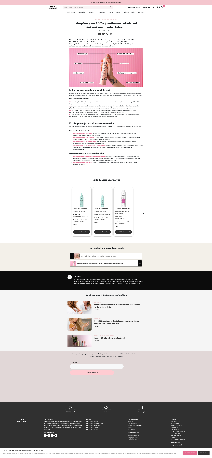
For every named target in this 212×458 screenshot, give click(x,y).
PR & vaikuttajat (175, 433)
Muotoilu (110, 12)
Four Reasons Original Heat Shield (82, 162)
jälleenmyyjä (141, 412)
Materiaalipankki (176, 435)
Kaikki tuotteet (71, 12)
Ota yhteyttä (174, 437)
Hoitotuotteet (101, 12)
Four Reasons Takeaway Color (94, 423)
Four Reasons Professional (93, 425)
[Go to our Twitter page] (55, 436)
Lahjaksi (126, 12)
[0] (162, 7)
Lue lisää (11, 455)
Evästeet (130, 427)
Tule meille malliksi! (176, 425)
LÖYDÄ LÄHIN (141, 410)
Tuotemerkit (81, 12)
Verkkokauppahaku (134, 439)
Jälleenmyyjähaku (133, 435)
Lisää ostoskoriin (82, 232)
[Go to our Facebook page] (45, 436)
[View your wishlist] (160, 7)
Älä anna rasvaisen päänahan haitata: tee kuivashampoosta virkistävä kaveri (100, 263)
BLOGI (138, 7)
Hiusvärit (118, 12)
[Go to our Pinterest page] (52, 436)
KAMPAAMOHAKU (146, 7)
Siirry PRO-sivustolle (176, 445)
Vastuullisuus (174, 427)
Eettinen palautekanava (178, 439)
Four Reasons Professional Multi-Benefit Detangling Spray (89, 145)
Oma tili (130, 421)
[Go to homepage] (53, 7)
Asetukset (203, 453)
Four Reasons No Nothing (93, 429)
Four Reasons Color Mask (93, 427)
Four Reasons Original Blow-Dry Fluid (83, 137)
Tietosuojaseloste (133, 423)
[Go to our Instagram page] (48, 436)
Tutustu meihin (175, 423)
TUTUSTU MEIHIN (130, 7)
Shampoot (91, 12)
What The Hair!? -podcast (178, 431)
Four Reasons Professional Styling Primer (84, 141)
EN (153, 7)
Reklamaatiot (132, 429)
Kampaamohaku (133, 437)
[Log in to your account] (157, 7)
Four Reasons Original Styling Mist (82, 133)
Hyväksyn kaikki (190, 453)
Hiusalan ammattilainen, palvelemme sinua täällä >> (106, 2)
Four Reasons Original (92, 421)
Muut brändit (141, 12)
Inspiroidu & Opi (175, 421)
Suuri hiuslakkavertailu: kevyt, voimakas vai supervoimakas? (98, 256)
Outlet (133, 12)
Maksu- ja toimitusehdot (135, 425)
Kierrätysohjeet (175, 429)
